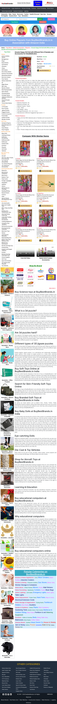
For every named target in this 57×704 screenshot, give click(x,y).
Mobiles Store (19, 678)
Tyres (45, 674)
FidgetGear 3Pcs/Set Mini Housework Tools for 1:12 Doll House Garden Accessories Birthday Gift (45, 196)
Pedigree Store (19, 691)
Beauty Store (5, 683)
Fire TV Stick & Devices (21, 670)
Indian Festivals (19, 683)
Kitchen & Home (6, 8)
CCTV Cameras (5, 678)
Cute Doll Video (25, 258)
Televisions (46, 670)
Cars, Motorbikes (5, 676)
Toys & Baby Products (48, 672)
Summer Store (47, 683)
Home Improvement (7, 11)
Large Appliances (16, 8)
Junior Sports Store (6, 685)
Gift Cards (18, 672)
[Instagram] (8, 694)
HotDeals (46, 685)
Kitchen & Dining (26, 8)
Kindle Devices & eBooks (35, 674)
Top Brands (32, 689)
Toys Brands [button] (14, 22)
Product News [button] (38, 3)
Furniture (33, 8)
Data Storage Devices (20, 668)
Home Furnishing (41, 8)
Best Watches (23, 700)
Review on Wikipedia (48, 687)
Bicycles (3, 674)
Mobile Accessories (34, 676)
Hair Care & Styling (6, 687)
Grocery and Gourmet (21, 676)
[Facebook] (3, 694)
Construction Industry (34, 700)
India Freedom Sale (6, 670)
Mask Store (46, 676)
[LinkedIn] (11, 694)
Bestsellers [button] (43, 22)
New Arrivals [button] (51, 19)
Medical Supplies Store (35, 678)
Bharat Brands (4, 700)
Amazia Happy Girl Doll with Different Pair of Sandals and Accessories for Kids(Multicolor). (25, 196)
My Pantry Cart (14, 700)
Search (40, 19)
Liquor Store (18, 680)
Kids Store (32, 683)
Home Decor (50, 8)
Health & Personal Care (35, 668)
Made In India (33, 680)
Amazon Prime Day (34, 687)
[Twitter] (6, 694)
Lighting (26, 11)
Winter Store (46, 680)
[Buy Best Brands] (7, 3)
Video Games (5, 689)
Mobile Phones (47, 668)
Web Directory (45, 700)
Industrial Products (34, 672)
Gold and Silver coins (20, 674)
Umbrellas (46, 678)
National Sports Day (6, 668)
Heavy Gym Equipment (35, 670)
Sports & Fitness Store (21, 685)
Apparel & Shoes (5, 672)
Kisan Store (32, 685)
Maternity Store (5, 680)
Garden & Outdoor (18, 11)
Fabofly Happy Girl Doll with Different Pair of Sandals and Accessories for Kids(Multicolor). (25, 162)
